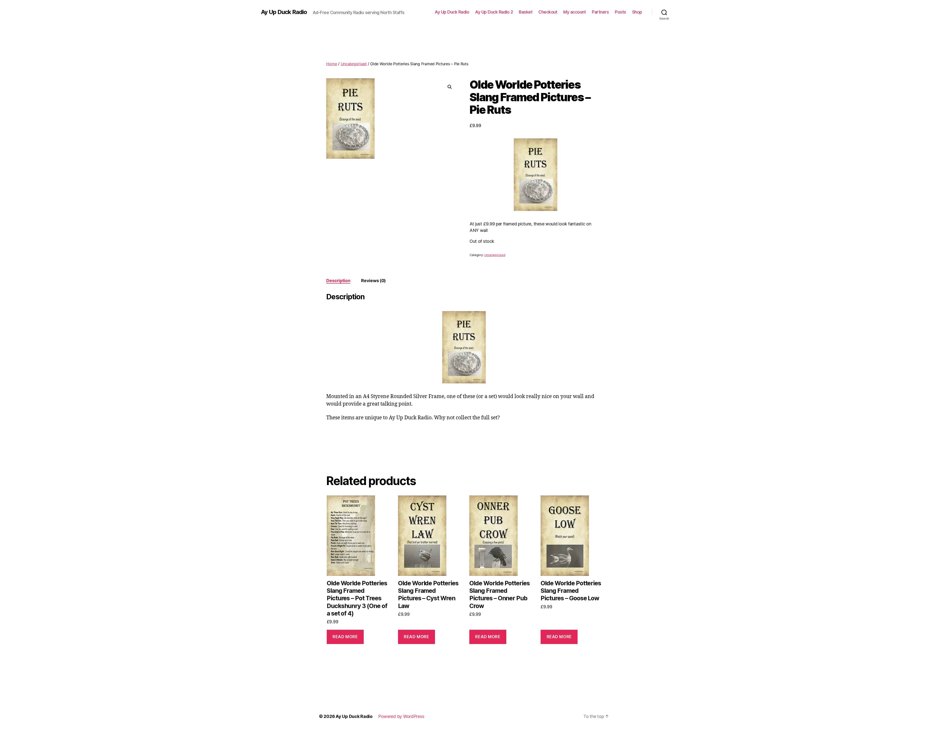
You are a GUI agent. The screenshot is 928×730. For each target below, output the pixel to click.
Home (331, 63)
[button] (449, 87)
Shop (637, 11)
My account (574, 11)
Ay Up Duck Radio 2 (494, 11)
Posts (620, 11)
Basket (525, 11)
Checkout (547, 11)
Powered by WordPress (401, 716)
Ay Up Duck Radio (284, 12)
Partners (600, 11)
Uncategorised (354, 63)
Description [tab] (338, 280)
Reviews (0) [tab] (373, 280)
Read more (345, 636)
